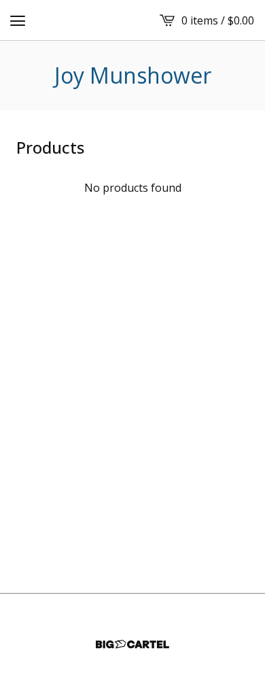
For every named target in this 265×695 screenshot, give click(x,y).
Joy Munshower (132, 75)
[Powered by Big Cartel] (132, 644)
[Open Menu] (17, 20)
